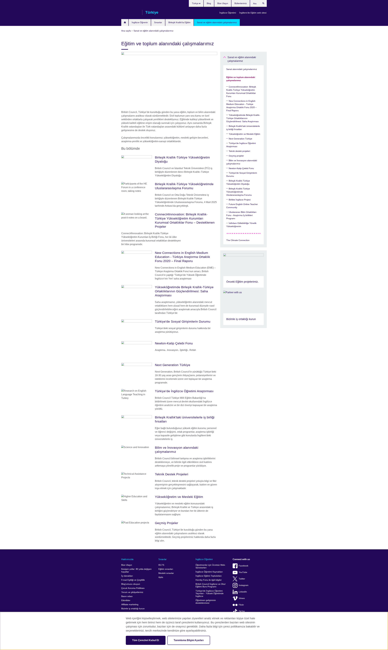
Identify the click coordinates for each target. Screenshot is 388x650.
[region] (194, 631)
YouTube (243, 572)
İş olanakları (127, 576)
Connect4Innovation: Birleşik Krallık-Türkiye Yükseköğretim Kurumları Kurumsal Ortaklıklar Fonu (241, 91)
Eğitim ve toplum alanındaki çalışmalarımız (240, 79)
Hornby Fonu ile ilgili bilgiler (209, 580)
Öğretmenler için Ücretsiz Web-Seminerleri (211, 566)
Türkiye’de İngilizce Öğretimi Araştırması (241, 145)
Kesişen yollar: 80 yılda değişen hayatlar (136, 570)
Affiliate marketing (129, 604)
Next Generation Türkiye (240, 138)
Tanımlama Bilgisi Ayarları (189, 640)
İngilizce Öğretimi (227, 13)
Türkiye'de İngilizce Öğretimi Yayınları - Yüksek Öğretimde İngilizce (210, 593)
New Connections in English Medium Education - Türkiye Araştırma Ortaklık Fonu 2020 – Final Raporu (241, 106)
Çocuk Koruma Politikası (133, 588)
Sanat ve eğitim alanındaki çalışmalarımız (217, 22)
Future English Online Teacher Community (242, 206)
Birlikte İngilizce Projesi (240, 199)
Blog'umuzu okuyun (130, 584)
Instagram (243, 585)
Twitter (242, 579)
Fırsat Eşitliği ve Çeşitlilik (133, 580)
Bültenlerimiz (240, 3)
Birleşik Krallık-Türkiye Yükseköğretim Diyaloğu (238, 182)
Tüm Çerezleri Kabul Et (145, 640)
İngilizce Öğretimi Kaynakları (209, 572)
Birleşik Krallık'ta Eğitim (179, 22)
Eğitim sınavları (165, 569)
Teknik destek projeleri (239, 151)
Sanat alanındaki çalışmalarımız (241, 69)
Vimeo (242, 598)
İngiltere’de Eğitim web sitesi (252, 13)
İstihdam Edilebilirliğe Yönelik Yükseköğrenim (241, 225)
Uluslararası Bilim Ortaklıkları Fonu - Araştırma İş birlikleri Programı (241, 215)
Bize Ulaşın (222, 3)
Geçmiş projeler (236, 156)
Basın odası (127, 596)
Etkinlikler (125, 600)
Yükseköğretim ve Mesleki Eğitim (244, 134)
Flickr (241, 605)
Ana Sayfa (124, 22)
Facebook (243, 566)
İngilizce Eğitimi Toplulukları (209, 576)
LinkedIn (243, 592)
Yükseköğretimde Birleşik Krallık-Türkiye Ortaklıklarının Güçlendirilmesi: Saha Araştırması (243, 118)
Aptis (160, 577)
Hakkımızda (127, 559)
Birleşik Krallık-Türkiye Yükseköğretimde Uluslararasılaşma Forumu (239, 191)
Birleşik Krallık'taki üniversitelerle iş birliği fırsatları (243, 127)
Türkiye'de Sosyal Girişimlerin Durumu (241, 174)
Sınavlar (158, 22)
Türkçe (195, 3)
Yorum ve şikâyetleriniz (132, 592)
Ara (265, 3)
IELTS (161, 565)
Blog (209, 3)
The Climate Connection (237, 240)
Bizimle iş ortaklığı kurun (133, 608)
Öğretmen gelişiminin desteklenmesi (206, 601)
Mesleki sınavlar (166, 573)
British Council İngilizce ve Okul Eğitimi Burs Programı (210, 585)
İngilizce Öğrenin (140, 22)
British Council (130, 12)
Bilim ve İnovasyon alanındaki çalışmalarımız (241, 162)
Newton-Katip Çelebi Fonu (241, 168)
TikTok (242, 611)
